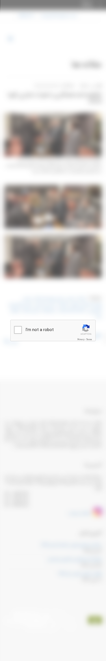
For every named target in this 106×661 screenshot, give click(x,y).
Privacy (81, 339)
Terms (89, 339)
